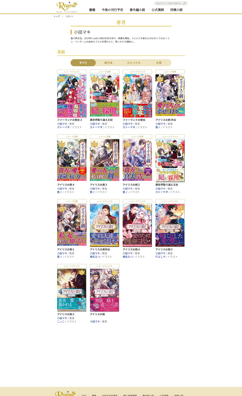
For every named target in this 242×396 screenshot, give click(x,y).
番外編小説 (137, 9)
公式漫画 (158, 9)
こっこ (61, 321)
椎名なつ (95, 256)
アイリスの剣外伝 (100, 249)
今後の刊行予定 (112, 9)
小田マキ (62, 123)
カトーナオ (63, 127)
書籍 (92, 9)
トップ (57, 16)
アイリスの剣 (97, 314)
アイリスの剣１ (66, 249)
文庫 (159, 63)
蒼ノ (158, 127)
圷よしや (160, 256)
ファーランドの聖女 (134, 120)
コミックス (134, 63)
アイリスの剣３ (98, 184)
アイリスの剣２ (131, 184)
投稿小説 (176, 9)
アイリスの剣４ (66, 184)
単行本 (108, 63)
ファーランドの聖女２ (69, 120)
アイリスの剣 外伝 (165, 120)
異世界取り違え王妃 (101, 120)
